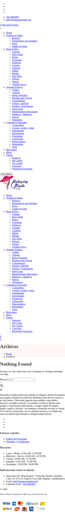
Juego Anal (17, 109)
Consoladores (18, 100)
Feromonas (17, 136)
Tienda (9, 155)
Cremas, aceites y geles (23, 128)
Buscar (3, 379)
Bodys (15, 57)
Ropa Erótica (12, 49)
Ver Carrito (17, 163)
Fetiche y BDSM (20, 103)
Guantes (16, 65)
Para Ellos (17, 76)
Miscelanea (11, 149)
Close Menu (6, 174)
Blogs (9, 152)
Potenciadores (18, 141)
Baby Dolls (17, 54)
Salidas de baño (19, 46)
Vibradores (17, 120)
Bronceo (16, 38)
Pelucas (15, 79)
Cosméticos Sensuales (16, 122)
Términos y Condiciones (17, 441)
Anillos (15, 90)
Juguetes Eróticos (14, 87)
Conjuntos (17, 60)
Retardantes (17, 144)
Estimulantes (18, 130)
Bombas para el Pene (22, 98)
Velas (14, 147)
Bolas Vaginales (19, 95)
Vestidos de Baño (14, 35)
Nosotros (16, 158)
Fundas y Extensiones (22, 106)
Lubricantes (17, 139)
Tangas (15, 81)
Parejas (15, 117)
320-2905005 (12, 17)
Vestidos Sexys (19, 84)
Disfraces (16, 62)
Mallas (15, 71)
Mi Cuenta (17, 160)
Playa (14, 43)
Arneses (16, 51)
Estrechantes (18, 133)
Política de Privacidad (16, 439)
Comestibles (18, 125)
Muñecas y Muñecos (22, 114)
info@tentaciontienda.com (18, 19)
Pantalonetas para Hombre (24, 41)
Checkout (16, 166)
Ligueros (16, 68)
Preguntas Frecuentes (22, 168)
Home (9, 32)
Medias (15, 73)
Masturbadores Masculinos (25, 111)
